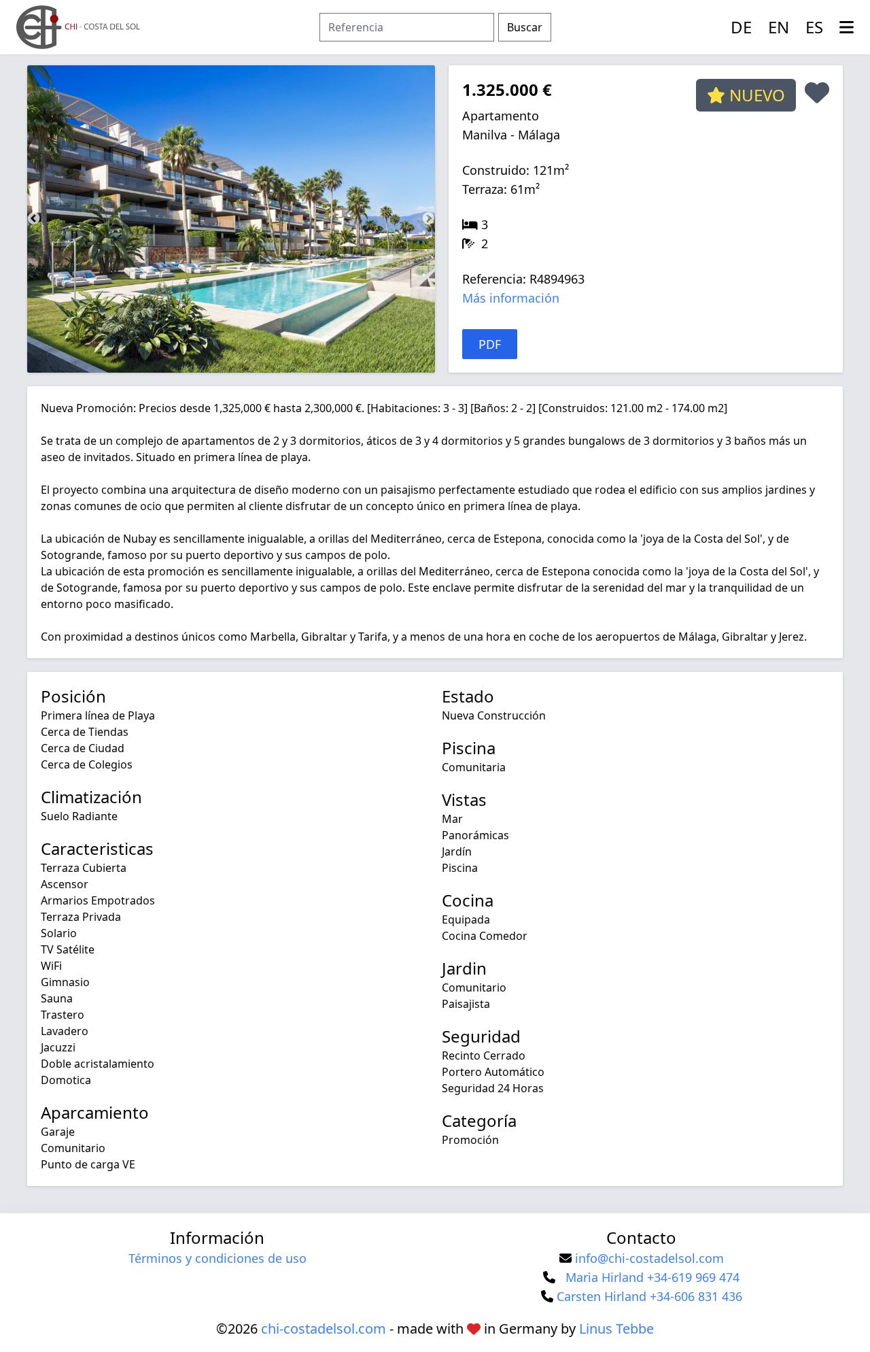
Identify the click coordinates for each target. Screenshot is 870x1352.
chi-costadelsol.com (323, 1328)
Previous (34, 219)
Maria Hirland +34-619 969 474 (653, 1277)
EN (778, 27)
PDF (489, 344)
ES (814, 27)
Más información (510, 298)
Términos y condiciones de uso (217, 1258)
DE (741, 27)
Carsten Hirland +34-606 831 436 (649, 1296)
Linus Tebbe (616, 1328)
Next (428, 219)
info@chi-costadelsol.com (649, 1258)
